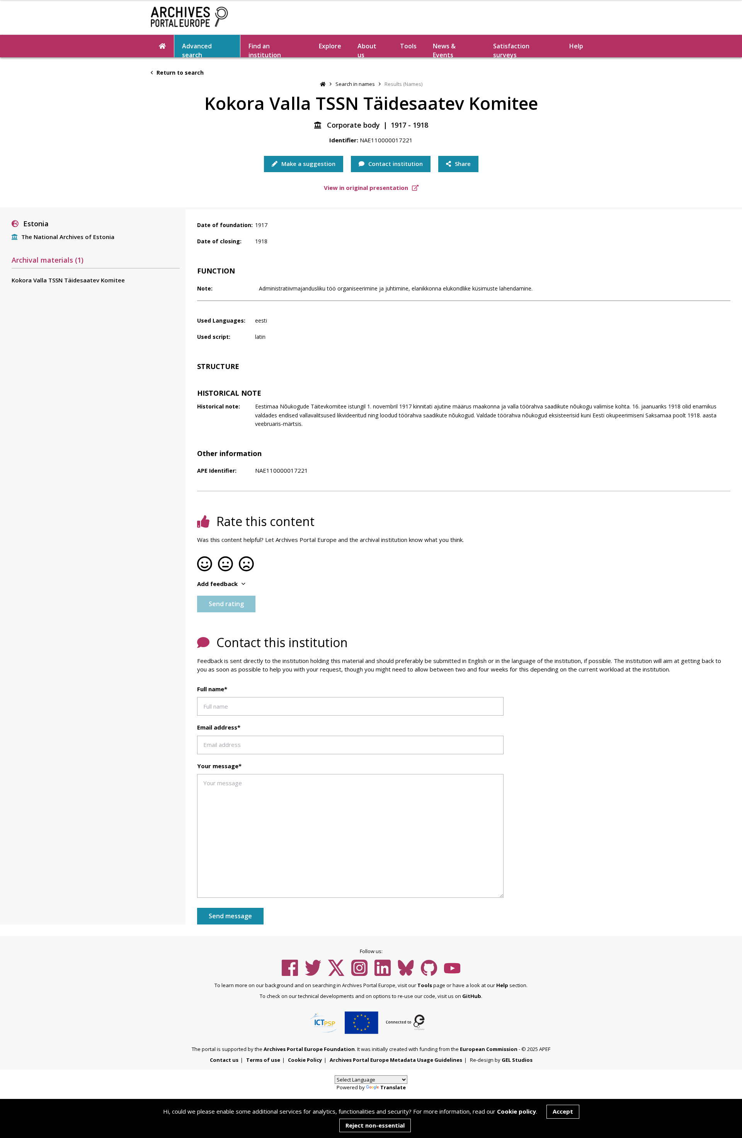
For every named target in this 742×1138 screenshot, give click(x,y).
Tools (408, 46)
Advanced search (197, 49)
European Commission (488, 1049)
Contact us (224, 1059)
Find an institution (264, 49)
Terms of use (263, 1059)
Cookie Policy (305, 1059)
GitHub (471, 996)
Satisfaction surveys (511, 49)
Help (502, 985)
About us (366, 49)
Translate (393, 1087)
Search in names (355, 83)
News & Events (444, 49)
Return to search (179, 72)
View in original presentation (367, 187)
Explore (330, 46)
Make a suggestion (307, 163)
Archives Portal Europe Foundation (309, 1049)
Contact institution (395, 163)
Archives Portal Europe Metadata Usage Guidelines (396, 1059)
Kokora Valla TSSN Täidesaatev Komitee (68, 280)
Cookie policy (516, 1111)
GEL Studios (517, 1059)
